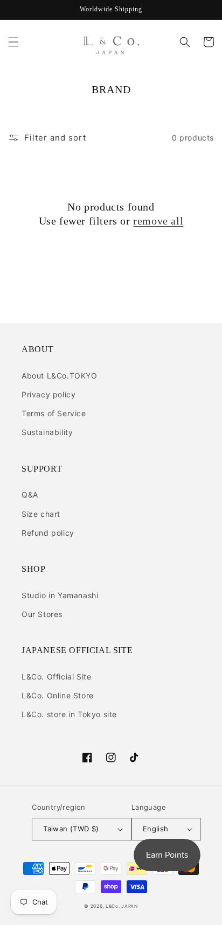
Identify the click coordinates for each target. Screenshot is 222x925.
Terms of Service (54, 413)
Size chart (41, 513)
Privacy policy (48, 394)
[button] (13, 42)
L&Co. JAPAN (122, 906)
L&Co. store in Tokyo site (69, 714)
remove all (158, 221)
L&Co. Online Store (58, 695)
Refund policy (48, 532)
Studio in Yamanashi (60, 595)
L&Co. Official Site (56, 676)
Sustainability (47, 432)
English (156, 828)
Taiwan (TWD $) (71, 828)
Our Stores (42, 614)
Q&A (30, 494)
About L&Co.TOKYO (60, 375)
